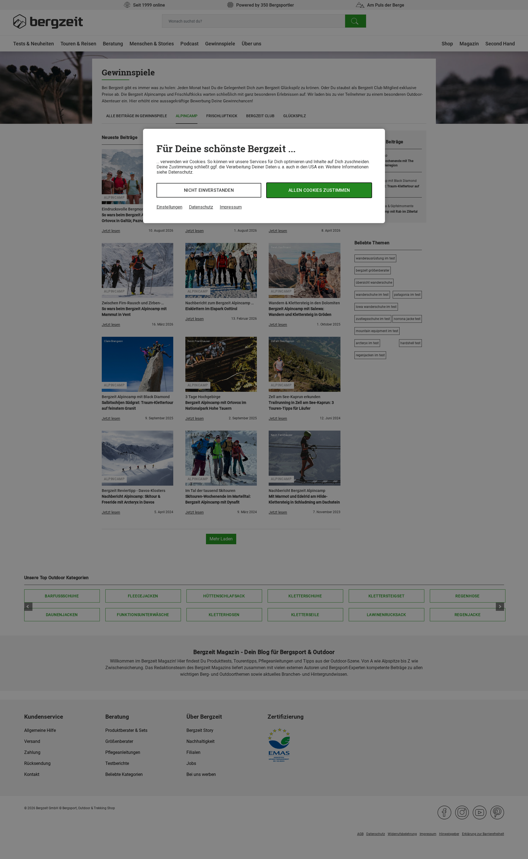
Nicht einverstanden (209, 190)
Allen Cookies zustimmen (319, 190)
